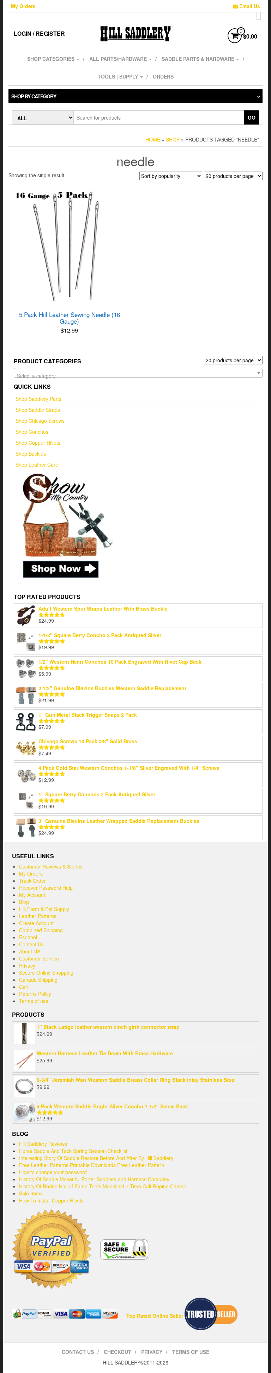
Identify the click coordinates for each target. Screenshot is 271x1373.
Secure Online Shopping (46, 972)
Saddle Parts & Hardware (199, 58)
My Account (32, 894)
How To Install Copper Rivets (51, 1200)
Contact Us (31, 944)
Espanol (28, 937)
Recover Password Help (46, 887)
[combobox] (138, 373)
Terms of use (33, 1000)
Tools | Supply (118, 76)
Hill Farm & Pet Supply (44, 908)
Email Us (249, 6)
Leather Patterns (37, 915)
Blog (24, 901)
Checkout (117, 1351)
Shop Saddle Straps (38, 409)
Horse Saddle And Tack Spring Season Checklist (73, 1150)
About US (29, 951)
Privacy (27, 965)
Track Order (32, 880)
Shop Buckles (31, 453)
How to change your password (53, 1172)
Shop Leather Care (37, 464)
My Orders (23, 6)
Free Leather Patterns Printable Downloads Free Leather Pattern (91, 1165)
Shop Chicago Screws (40, 420)
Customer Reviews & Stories (51, 866)
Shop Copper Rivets (38, 442)
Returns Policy (35, 993)
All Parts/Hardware (118, 58)
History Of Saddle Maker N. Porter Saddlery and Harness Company (94, 1179)
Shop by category (33, 96)
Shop (173, 139)
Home (152, 139)
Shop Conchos (32, 431)
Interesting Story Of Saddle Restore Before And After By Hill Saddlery (96, 1157)
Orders (163, 76)
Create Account (36, 923)
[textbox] (138, 375)
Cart (24, 986)
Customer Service (39, 958)
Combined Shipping (41, 930)
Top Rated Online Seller (155, 1315)
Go (251, 117)
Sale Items (31, 1193)
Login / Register (39, 33)
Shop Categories (51, 58)
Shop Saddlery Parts (38, 398)
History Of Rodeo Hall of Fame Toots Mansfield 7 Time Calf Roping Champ (102, 1186)
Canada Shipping (38, 979)
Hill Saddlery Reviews (43, 1143)
